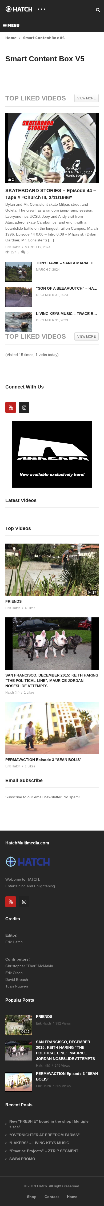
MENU (13, 25)
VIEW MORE (86, 98)
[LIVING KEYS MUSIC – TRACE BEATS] (18, 322)
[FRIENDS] (52, 570)
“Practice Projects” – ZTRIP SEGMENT (43, 1151)
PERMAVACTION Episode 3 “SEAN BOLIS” (43, 760)
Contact (52, 1197)
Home (11, 38)
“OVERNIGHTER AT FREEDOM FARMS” (44, 1135)
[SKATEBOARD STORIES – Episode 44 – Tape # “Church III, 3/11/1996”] (52, 148)
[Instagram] (24, 407)
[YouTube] (10, 407)
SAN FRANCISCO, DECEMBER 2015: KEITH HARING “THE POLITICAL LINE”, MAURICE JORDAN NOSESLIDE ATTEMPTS (51, 680)
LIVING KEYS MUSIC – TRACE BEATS (69, 313)
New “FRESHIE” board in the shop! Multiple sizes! (49, 1124)
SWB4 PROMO (22, 1159)
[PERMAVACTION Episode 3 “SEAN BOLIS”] (52, 728)
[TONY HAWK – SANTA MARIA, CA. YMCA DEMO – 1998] (18, 272)
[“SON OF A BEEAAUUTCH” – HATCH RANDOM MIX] (18, 297)
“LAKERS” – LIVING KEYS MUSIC (39, 1143)
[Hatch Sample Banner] (52, 486)
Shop (32, 1197)
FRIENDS (13, 601)
